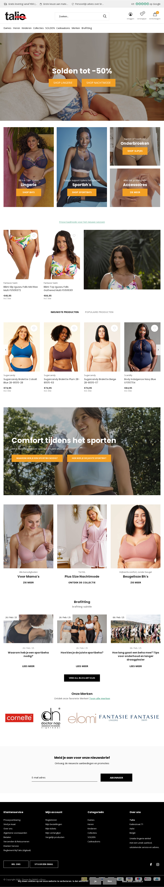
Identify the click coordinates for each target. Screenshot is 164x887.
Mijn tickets (50, 828)
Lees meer (28, 666)
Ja (95, 881)
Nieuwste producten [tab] (65, 312)
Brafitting (87, 28)
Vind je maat (10, 824)
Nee (110, 881)
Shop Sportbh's (82, 192)
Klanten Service (11, 846)
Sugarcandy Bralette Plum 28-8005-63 (62, 380)
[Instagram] (157, 864)
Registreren (51, 819)
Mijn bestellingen (53, 824)
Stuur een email (44, 864)
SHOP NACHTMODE (98, 82)
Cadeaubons (63, 28)
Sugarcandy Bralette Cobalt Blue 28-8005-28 (20, 380)
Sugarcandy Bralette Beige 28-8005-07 (100, 380)
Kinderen (27, 28)
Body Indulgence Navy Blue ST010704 (140, 380)
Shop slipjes (135, 150)
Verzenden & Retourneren (16, 841)
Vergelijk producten (54, 837)
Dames (7, 28)
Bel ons (16, 864)
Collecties (38, 28)
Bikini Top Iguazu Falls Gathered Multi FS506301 (58, 288)
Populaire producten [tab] (99, 312)
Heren (16, 28)
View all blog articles (82, 677)
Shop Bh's (29, 192)
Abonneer (116, 777)
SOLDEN (50, 28)
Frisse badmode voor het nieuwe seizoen (82, 221)
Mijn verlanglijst (53, 832)
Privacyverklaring (12, 819)
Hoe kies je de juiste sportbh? (89, 458)
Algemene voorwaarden (15, 832)
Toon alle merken (99, 698)
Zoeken (104, 16)
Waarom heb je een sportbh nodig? (37, 458)
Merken (76, 28)
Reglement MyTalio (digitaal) (17, 850)
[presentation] (5, 350)
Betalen (7, 837)
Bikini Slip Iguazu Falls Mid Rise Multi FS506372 (21, 288)
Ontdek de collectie (81, 582)
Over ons (8, 828)
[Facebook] (151, 864)
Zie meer (135, 192)
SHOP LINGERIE (62, 82)
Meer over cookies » (132, 881)
